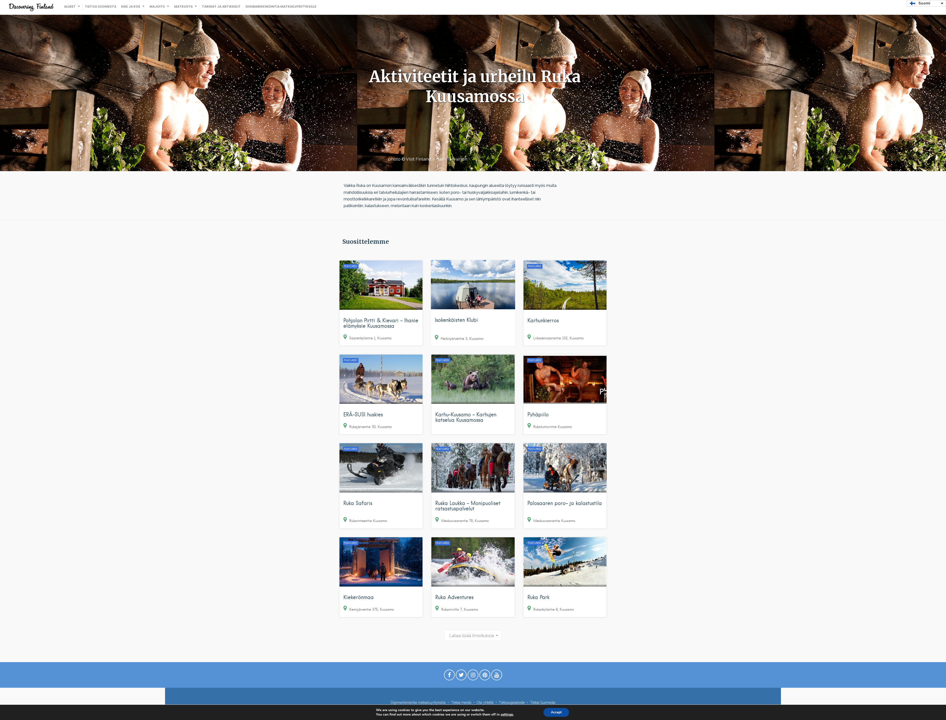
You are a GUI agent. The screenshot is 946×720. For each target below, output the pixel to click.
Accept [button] (556, 712)
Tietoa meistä (461, 702)
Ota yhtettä (485, 702)
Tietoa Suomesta (100, 6)
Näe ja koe (130, 6)
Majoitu (157, 6)
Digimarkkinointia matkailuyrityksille (281, 6)
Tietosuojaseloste (512, 702)
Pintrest (485, 676)
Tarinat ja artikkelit (221, 6)
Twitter (461, 676)
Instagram (473, 676)
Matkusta (183, 6)
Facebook (449, 676)
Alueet (70, 6)
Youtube (497, 676)
